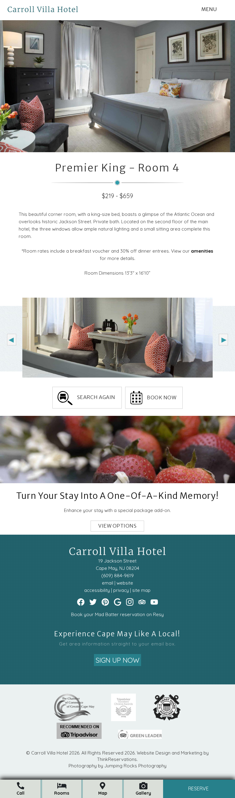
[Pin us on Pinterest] (105, 602)
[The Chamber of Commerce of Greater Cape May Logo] (74, 719)
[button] (209, 9)
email (107, 583)
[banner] (117, 722)
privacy (121, 590)
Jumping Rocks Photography (135, 766)
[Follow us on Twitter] (93, 602)
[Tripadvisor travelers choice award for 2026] (123, 719)
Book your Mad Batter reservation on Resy (117, 615)
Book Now (161, 397)
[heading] (117, 182)
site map (141, 590)
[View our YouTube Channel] (154, 602)
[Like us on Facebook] (80, 602)
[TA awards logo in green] (79, 737)
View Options (117, 526)
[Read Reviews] (142, 602)
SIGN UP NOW (117, 660)
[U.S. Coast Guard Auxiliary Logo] (167, 719)
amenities (202, 251)
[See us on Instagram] (129, 602)
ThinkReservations (117, 759)
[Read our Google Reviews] (117, 602)
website (125, 583)
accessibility (97, 590)
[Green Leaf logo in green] (140, 737)
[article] (117, 474)
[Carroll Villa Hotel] (43, 6)
